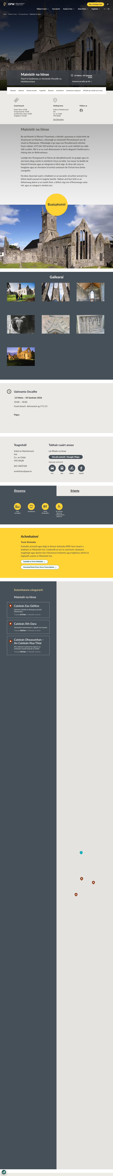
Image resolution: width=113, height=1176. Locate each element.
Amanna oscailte (31, 90)
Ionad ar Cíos (67, 9)
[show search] (108, 4)
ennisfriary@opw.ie (23, 471)
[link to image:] (21, 297)
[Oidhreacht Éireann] (12, 3)
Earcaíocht (56, 9)
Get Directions (58, 119)
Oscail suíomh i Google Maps (66, 457)
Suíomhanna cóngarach (73, 90)
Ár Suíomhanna (23, 14)
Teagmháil (42, 90)
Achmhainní (60, 90)
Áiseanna (51, 90)
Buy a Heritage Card (95, 4)
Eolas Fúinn (82, 9)
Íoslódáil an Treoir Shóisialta (33, 561)
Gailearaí (21, 90)
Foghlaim (95, 9)
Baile (4, 14)
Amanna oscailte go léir (81, 81)
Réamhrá (13, 90)
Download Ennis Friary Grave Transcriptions (38, 567)
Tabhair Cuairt (42, 9)
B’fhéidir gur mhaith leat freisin (93, 90)
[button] (81, 853)
